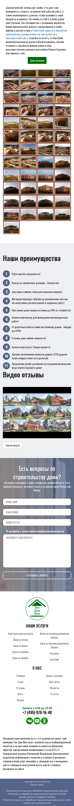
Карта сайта (37, 784)
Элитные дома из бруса (20, 633)
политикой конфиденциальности (43, 531)
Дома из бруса (20, 639)
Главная (20, 676)
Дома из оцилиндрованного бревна (54, 635)
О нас (20, 682)
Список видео (12, 445)
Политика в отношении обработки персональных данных (37, 790)
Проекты (54, 688)
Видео (20, 700)
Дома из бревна (20, 652)
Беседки (54, 653)
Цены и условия (54, 676)
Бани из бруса (20, 646)
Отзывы (20, 688)
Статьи (54, 694)
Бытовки (54, 659)
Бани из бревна (20, 658)
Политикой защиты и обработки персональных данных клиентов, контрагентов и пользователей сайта (36, 34)
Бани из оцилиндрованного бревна (54, 645)
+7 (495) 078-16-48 (37, 712)
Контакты (54, 682)
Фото (20, 694)
